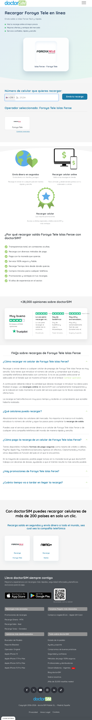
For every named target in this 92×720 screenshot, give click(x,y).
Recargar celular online (64, 174)
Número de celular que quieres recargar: (33, 91)
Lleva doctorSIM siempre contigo (29, 578)
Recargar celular (45, 213)
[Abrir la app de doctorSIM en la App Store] (16, 595)
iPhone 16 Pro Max (15, 663)
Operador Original (12, 649)
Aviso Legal (45, 712)
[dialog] (8, 718)
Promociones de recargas (16, 615)
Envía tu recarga (74, 96)
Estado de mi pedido (56, 640)
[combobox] (10, 97)
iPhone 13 (11, 654)
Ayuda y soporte (55, 645)
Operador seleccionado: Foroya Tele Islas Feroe (38, 108)
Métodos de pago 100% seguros (61, 658)
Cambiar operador (23, 131)
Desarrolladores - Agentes (61, 668)
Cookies (56, 712)
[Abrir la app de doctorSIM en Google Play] (40, 595)
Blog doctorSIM (54, 672)
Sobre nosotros (54, 677)
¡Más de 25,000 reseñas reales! (61, 681)
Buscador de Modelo (13, 640)
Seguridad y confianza (57, 654)
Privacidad (33, 712)
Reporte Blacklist (12, 645)
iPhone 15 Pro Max (15, 668)
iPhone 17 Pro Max (15, 658)
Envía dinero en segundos (25, 174)
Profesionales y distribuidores (60, 663)
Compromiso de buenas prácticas (62, 649)
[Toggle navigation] (83, 3)
